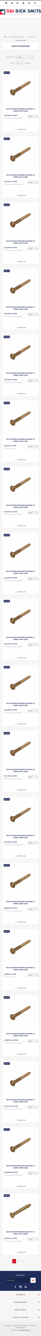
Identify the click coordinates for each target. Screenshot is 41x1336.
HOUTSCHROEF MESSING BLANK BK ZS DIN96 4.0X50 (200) (20, 969)
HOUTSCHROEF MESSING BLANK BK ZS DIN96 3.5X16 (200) (20, 440)
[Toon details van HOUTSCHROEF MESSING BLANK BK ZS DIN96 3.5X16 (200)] (20, 418)
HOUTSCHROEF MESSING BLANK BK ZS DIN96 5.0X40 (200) (20, 1101)
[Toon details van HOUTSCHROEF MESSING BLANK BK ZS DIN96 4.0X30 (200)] (20, 815)
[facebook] (15, 1287)
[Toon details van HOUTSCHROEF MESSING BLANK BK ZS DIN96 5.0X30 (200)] (20, 1013)
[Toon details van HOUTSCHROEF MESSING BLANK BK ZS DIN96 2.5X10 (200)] (20, 88)
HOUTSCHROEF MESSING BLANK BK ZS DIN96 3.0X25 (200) (20, 374)
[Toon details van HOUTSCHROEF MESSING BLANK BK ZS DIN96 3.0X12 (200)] (20, 154)
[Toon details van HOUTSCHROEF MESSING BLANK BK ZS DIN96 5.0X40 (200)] (20, 1079)
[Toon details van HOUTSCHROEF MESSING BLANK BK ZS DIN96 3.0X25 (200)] (20, 352)
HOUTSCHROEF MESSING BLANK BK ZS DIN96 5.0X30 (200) (20, 1035)
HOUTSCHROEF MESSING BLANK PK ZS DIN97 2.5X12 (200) (20, 1233)
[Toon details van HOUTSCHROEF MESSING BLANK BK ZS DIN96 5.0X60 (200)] (20, 1145)
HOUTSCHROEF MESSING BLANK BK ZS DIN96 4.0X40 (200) (20, 902)
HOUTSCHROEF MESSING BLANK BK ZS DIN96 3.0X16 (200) (20, 242)
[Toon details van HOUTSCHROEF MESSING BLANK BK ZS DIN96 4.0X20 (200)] (20, 683)
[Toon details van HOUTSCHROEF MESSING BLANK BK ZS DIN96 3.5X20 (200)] (20, 484)
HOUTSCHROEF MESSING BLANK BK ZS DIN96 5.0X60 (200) (20, 1167)
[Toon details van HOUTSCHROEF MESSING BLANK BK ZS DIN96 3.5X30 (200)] (20, 617)
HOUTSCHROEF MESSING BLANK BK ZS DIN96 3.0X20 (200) (20, 308)
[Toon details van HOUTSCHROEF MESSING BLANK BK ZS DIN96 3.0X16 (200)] (20, 220)
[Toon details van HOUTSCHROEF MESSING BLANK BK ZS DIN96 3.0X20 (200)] (20, 286)
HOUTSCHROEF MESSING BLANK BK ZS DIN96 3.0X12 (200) (20, 176)
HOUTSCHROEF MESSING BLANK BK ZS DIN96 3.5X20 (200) (20, 506)
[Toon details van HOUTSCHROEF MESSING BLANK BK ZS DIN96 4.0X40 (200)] (20, 881)
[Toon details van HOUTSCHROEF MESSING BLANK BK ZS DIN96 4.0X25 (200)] (20, 749)
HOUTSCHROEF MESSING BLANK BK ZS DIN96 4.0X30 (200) (20, 836)
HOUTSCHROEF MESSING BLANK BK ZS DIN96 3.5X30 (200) (20, 638)
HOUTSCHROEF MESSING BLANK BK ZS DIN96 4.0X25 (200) (20, 770)
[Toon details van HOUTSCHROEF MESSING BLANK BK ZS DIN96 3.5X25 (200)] (20, 551)
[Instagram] (20, 1287)
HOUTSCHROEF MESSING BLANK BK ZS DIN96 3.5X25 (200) (20, 572)
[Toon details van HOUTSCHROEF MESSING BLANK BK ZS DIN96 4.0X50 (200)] (20, 947)
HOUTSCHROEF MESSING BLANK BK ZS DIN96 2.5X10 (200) (20, 110)
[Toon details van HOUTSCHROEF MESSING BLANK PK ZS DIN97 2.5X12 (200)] (20, 1211)
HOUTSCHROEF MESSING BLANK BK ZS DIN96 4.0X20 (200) (20, 704)
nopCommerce (25, 1330)
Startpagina (5, 37)
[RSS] (26, 1287)
